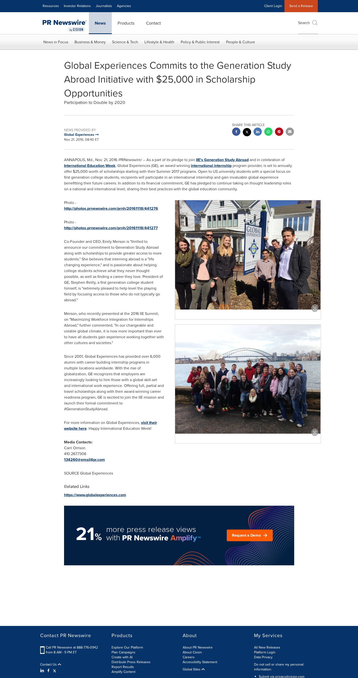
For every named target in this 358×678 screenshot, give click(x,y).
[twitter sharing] (247, 132)
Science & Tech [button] (125, 42)
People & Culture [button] (240, 42)
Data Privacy (263, 657)
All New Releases (267, 647)
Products (126, 23)
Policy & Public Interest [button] (200, 42)
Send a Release (301, 6)
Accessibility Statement (200, 662)
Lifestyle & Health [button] (159, 42)
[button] (248, 254)
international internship (211, 165)
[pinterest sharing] (279, 132)
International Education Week (89, 165)
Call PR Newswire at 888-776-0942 (72, 647)
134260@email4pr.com (84, 459)
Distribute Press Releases (131, 662)
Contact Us (49, 664)
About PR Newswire (198, 647)
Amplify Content (123, 671)
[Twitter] (54, 670)
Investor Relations (77, 6)
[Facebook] (48, 670)
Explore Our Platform (127, 647)
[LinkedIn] (42, 670)
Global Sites (192, 669)
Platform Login (264, 652)
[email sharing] (290, 132)
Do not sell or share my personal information (278, 667)
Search (304, 23)
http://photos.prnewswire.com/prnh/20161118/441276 (111, 208)
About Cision (192, 652)
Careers (189, 657)
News (100, 23)
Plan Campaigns (123, 652)
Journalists (104, 6)
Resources (51, 6)
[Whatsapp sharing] (268, 132)
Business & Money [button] (90, 42)
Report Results (123, 666)
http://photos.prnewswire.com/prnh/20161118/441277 (111, 228)
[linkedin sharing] (258, 132)
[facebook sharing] (236, 132)
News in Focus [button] (55, 42)
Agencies (124, 6)
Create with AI (122, 657)
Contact (153, 23)
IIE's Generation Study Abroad (222, 160)
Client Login (273, 6)
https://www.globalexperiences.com (95, 495)
